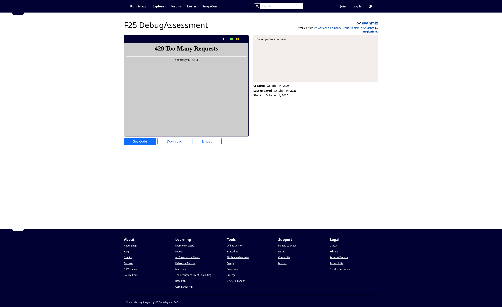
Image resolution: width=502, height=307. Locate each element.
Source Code (131, 275)
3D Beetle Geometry (238, 257)
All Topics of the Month (187, 257)
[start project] (231, 39)
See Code (140, 141)
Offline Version (235, 245)
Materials (180, 269)
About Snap (130, 245)
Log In (357, 6)
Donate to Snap (287, 245)
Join (343, 6)
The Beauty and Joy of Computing (193, 275)
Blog (126, 251)
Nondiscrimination (340, 269)
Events (179, 251)
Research (180, 281)
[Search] (257, 6)
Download (174, 141)
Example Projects (184, 245)
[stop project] (244, 39)
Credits (128, 257)
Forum (175, 6)
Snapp (230, 263)
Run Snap (138, 6)
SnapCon (209, 6)
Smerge (231, 275)
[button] (371, 6)
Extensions (233, 251)
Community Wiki (184, 286)
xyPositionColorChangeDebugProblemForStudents (344, 28)
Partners (128, 263)
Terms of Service (339, 257)
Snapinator (233, 269)
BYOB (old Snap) (236, 281)
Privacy (334, 251)
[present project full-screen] (224, 39)
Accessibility (336, 263)
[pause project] (238, 39)
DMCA (333, 245)
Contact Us (284, 257)
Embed (207, 141)
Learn (191, 6)
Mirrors (282, 263)
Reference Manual (185, 263)
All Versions (130, 269)
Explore (158, 6)
